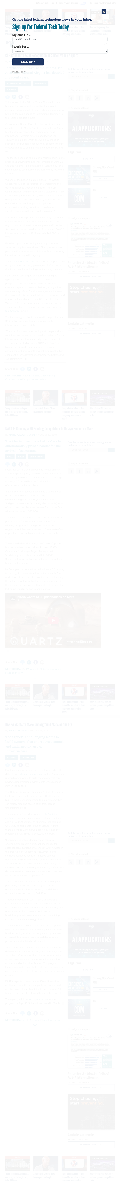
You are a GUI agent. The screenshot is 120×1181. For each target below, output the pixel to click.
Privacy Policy (18, 71)
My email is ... (21, 35)
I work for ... (21, 46)
